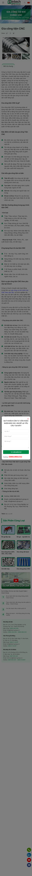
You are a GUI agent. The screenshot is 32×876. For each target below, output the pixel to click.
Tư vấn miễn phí (16, 452)
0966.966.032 (15, 457)
